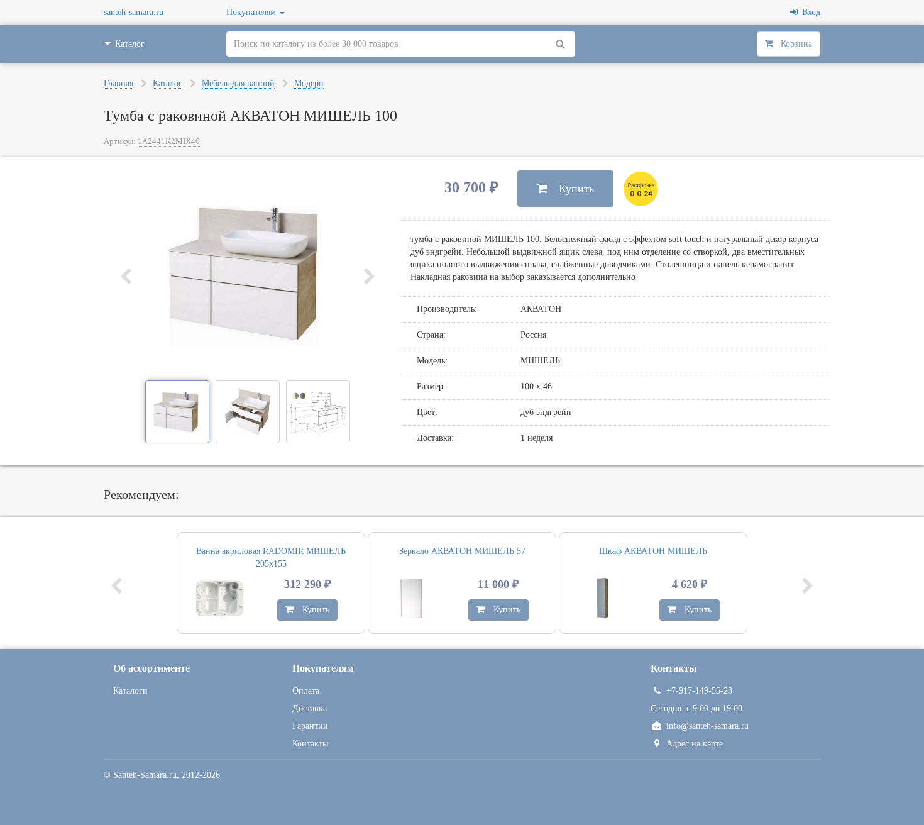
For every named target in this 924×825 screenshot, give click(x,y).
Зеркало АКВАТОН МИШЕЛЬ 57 (462, 551)
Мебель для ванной (238, 83)
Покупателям (252, 12)
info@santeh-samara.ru (707, 726)
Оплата (305, 690)
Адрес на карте (694, 743)
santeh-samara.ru (133, 12)
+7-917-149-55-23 (699, 690)
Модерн (309, 83)
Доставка (309, 708)
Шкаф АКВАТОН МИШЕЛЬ (653, 551)
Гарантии (310, 726)
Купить (570, 188)
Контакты (310, 743)
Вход (809, 12)
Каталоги (130, 690)
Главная (118, 83)
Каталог (167, 83)
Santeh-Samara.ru (145, 775)
